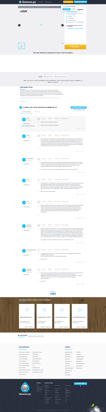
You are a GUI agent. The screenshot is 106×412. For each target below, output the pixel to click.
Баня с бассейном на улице (24, 369)
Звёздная (70, 16)
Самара (56, 390)
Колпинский (68, 365)
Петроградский (79, 359)
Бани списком (40, 2)
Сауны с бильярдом (23, 358)
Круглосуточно (55, 82)
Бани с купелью (22, 367)
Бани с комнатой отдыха (24, 365)
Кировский (67, 363)
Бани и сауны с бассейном (24, 352)
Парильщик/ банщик (64, 80)
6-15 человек (71, 18)
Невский (78, 352)
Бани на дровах (36, 361)
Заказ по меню (30, 80)
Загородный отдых (23, 356)
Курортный (67, 372)
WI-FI (82, 80)
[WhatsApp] (55, 294)
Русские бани (35, 356)
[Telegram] (51, 294)
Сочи (66, 399)
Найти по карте (48, 2)
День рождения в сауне (37, 372)
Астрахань (67, 395)
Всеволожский (79, 365)
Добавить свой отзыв (79, 107)
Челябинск (47, 401)
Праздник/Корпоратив (62, 76)
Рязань (56, 401)
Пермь (46, 394)
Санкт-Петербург (22, 7)
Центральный (68, 354)
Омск (66, 388)
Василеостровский (80, 363)
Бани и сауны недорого (24, 363)
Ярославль (57, 403)
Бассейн (47, 80)
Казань (46, 388)
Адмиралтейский (69, 352)
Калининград (47, 399)
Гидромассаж (72, 80)
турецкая (74, 20)
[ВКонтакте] (53, 294)
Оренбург (57, 395)
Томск (46, 395)
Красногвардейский (69, 368)
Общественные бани (37, 358)
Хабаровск (57, 392)
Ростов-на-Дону (58, 399)
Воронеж (57, 397)
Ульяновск (47, 403)
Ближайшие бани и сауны (38, 369)
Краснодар (67, 390)
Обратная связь (39, 387)
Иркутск (67, 394)
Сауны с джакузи (22, 361)
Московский (68, 374)
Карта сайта (38, 390)
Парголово (79, 354)
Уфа (66, 397)
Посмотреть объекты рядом (75, 28)
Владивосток (67, 392)
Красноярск (47, 390)
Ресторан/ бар (37, 80)
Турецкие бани (36, 354)
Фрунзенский (68, 356)
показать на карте (72, 14)
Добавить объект (80, 383)
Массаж (58, 80)
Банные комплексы (37, 363)
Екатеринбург (68, 385)
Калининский (68, 361)
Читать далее (22, 101)
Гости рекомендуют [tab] (26, 111)
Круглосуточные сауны (23, 372)
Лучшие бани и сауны (37, 352)
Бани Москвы (57, 385)
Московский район (30, 7)
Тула (66, 401)
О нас (37, 385)
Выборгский (79, 368)
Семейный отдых (49, 76)
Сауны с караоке (22, 374)
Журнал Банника (39, 389)
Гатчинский (67, 359)
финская (70, 20)
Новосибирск (57, 388)
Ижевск (56, 394)
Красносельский (69, 370)
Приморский (79, 361)
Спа (33, 365)
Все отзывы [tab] (37, 111)
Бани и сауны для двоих (24, 354)
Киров (46, 392)
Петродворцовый (80, 356)
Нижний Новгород (48, 397)
